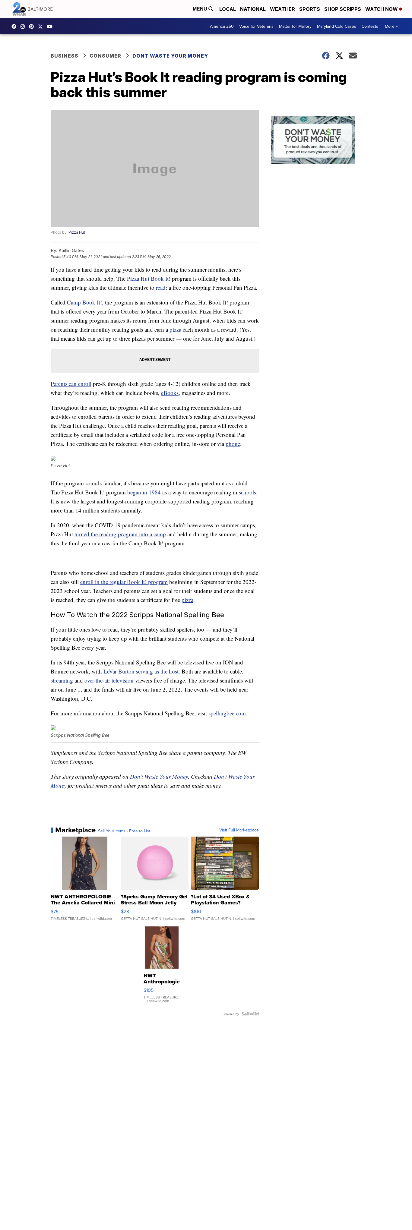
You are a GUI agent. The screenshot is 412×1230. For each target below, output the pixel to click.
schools (247, 492)
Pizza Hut (76, 232)
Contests (370, 26)
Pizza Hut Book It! (148, 278)
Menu (200, 8)
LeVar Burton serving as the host (141, 671)
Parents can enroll (71, 383)
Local (227, 9)
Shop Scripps (342, 9)
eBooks (170, 392)
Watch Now (382, 9)
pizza (175, 329)
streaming (62, 680)
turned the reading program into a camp (120, 534)
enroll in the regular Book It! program (124, 581)
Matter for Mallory (295, 26)
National (253, 9)
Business (64, 56)
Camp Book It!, (85, 302)
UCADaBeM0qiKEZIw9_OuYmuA (51, 26)
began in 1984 (144, 492)
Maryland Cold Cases (336, 26)
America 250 (222, 26)
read (161, 287)
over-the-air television (109, 680)
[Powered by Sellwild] (250, 1014)
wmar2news (24, 26)
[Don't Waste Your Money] (316, 140)
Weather (282, 9)
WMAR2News (33, 26)
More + (391, 26)
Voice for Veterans (256, 26)
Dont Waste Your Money (170, 56)
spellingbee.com (227, 713)
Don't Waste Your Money (159, 776)
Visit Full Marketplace (239, 830)
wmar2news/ (15, 26)
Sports (309, 9)
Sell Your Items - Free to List (124, 831)
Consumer (105, 56)
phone (233, 443)
